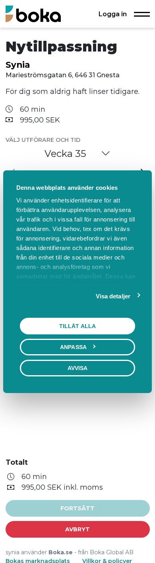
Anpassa (73, 347)
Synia (18, 64)
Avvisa (78, 368)
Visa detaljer (113, 295)
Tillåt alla (77, 326)
